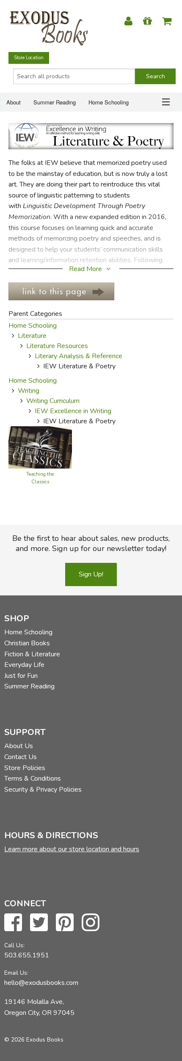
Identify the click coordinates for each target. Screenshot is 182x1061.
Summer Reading (54, 102)
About (13, 102)
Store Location (29, 58)
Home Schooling (108, 102)
